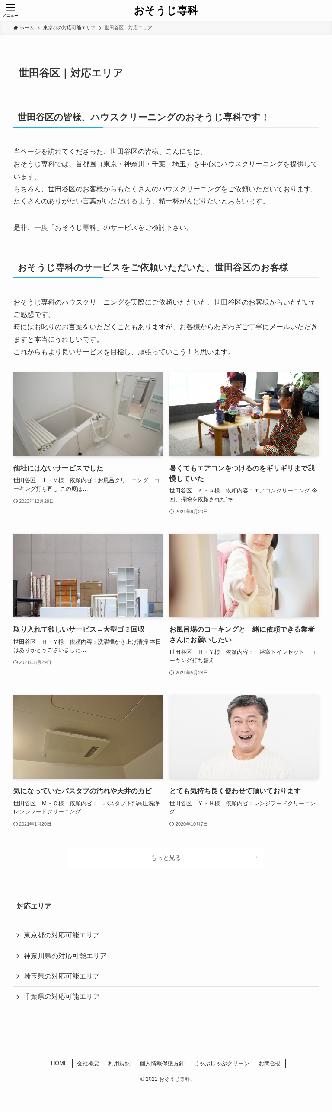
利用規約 (119, 1063)
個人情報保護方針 (162, 1063)
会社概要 (88, 1063)
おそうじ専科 (166, 10)
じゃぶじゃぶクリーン (221, 1063)
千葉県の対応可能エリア (62, 996)
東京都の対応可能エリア (62, 935)
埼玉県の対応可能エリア (62, 976)
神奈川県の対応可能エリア (65, 955)
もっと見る (166, 857)
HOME (59, 1063)
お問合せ (270, 1063)
